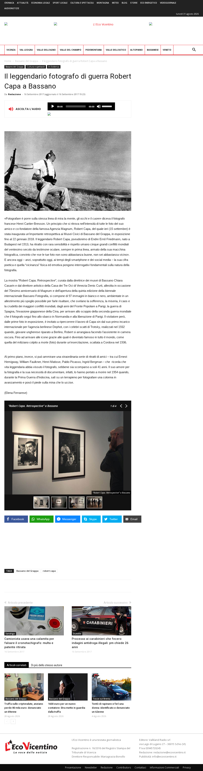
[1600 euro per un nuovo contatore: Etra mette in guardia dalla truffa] (67, 687)
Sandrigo (10, 633)
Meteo (115, 2)
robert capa (49, 570)
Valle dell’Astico (116, 49)
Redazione (14, 94)
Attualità (22, 2)
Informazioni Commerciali (164, 767)
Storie (133, 2)
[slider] (107, 106)
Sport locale (60, 2)
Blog (124, 2)
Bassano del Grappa (26, 61)
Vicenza (11, 49)
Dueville (77, 633)
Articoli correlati (16, 665)
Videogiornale (168, 2)
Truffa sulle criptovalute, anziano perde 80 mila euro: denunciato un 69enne (23, 707)
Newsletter (91, 767)
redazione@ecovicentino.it (169, 752)
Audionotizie (11, 8)
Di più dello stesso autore (46, 665)
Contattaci (140, 767)
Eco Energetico (148, 2)
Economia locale (40, 2)
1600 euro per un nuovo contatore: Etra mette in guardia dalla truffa (66, 707)
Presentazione (73, 767)
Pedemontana (93, 49)
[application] (81, 106)
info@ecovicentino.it (164, 756)
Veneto (167, 49)
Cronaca (9, 2)
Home (7, 61)
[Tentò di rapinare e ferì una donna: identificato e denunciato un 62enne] (111, 687)
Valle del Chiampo (70, 49)
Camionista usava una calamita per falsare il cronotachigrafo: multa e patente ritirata (29, 643)
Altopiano (136, 49)
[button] (194, 50)
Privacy (187, 767)
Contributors (123, 767)
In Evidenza (53, 66)
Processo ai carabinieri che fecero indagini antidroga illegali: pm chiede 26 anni (100, 643)
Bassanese (153, 49)
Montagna (103, 2)
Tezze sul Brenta (101, 698)
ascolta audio (53, 106)
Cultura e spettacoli (82, 2)
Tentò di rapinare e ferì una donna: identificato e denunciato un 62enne (111, 707)
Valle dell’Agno (46, 49)
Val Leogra (26, 49)
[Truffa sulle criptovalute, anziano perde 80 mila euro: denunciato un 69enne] (24, 687)
